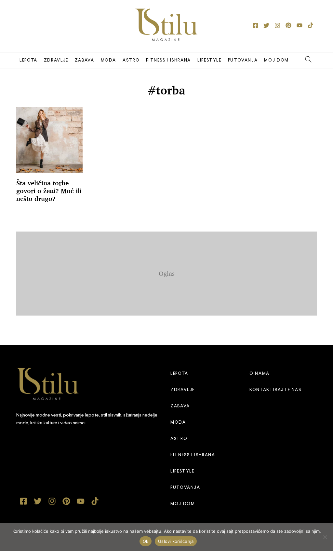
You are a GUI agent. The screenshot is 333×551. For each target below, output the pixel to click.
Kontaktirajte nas (275, 390)
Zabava (84, 60)
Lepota (28, 60)
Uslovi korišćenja (175, 541)
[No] (325, 537)
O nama (259, 374)
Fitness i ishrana (168, 60)
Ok (146, 541)
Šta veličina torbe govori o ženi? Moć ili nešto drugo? (49, 191)
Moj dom (276, 60)
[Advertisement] (174, 272)
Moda (108, 60)
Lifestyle (209, 60)
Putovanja (243, 60)
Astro (131, 60)
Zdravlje (56, 60)
